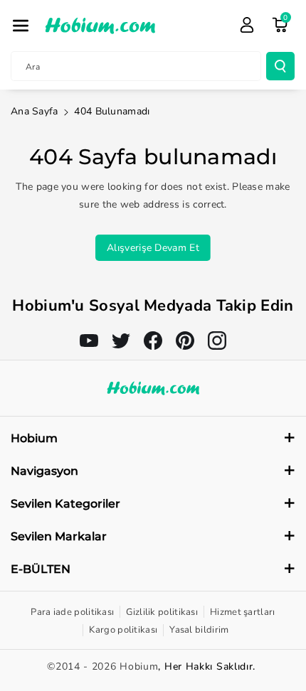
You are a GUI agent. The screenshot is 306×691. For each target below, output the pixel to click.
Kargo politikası (123, 629)
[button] (20, 25)
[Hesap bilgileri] (247, 25)
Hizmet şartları (242, 612)
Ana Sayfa (34, 111)
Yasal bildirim (198, 629)
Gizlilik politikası (162, 612)
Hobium (139, 666)
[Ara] (280, 66)
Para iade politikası (72, 612)
